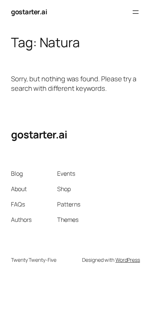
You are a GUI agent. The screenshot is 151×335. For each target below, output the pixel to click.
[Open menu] (135, 12)
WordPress (127, 259)
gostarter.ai (29, 11)
